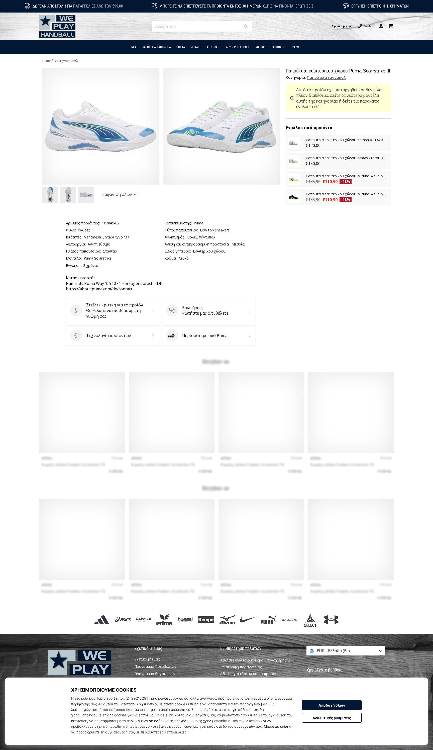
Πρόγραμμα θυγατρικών (154, 674)
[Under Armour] (331, 619)
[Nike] (247, 619)
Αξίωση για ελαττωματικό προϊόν (248, 673)
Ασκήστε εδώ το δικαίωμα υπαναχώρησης (255, 660)
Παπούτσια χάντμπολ (60, 60)
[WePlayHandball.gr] (87, 669)
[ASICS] (122, 619)
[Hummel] (185, 619)
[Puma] (268, 619)
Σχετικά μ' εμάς (342, 26)
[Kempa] (206, 619)
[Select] (310, 619)
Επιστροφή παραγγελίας (241, 666)
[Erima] (164, 619)
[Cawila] (143, 619)
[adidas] (101, 619)
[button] (236, 26)
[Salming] (289, 619)
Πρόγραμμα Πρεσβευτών (155, 666)
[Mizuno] (226, 619)
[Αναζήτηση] (246, 26)
